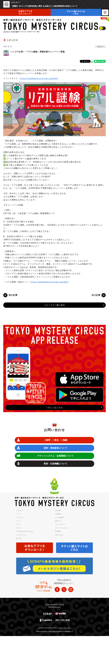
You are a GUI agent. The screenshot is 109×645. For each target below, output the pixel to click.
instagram (70, 589)
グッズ (18, 524)
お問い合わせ (59, 535)
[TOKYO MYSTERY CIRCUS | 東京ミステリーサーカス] (50, 24)
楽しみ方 (19, 538)
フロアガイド (20, 517)
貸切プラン (58, 521)
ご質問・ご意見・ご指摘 (55, 440)
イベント (19, 514)
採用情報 (58, 531)
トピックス (19, 510)
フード (18, 521)
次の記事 (96, 295)
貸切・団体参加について (55, 448)
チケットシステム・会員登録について (55, 455)
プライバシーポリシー (62, 528)
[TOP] (54, 486)
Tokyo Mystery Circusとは (25, 531)
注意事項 (58, 510)
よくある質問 (59, 517)
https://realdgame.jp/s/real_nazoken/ (39, 78)
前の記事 (13, 295)
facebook (57, 589)
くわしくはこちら (54, 407)
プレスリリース (60, 524)
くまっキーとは (21, 535)
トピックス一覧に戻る (54, 305)
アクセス (19, 528)
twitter (64, 589)
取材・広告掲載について (55, 463)
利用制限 (58, 514)
